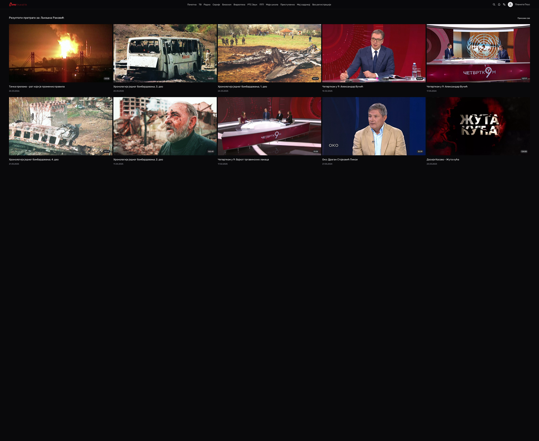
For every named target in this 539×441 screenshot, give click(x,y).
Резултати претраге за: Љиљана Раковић (36, 17)
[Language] (504, 4)
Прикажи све (524, 18)
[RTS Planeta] (18, 5)
